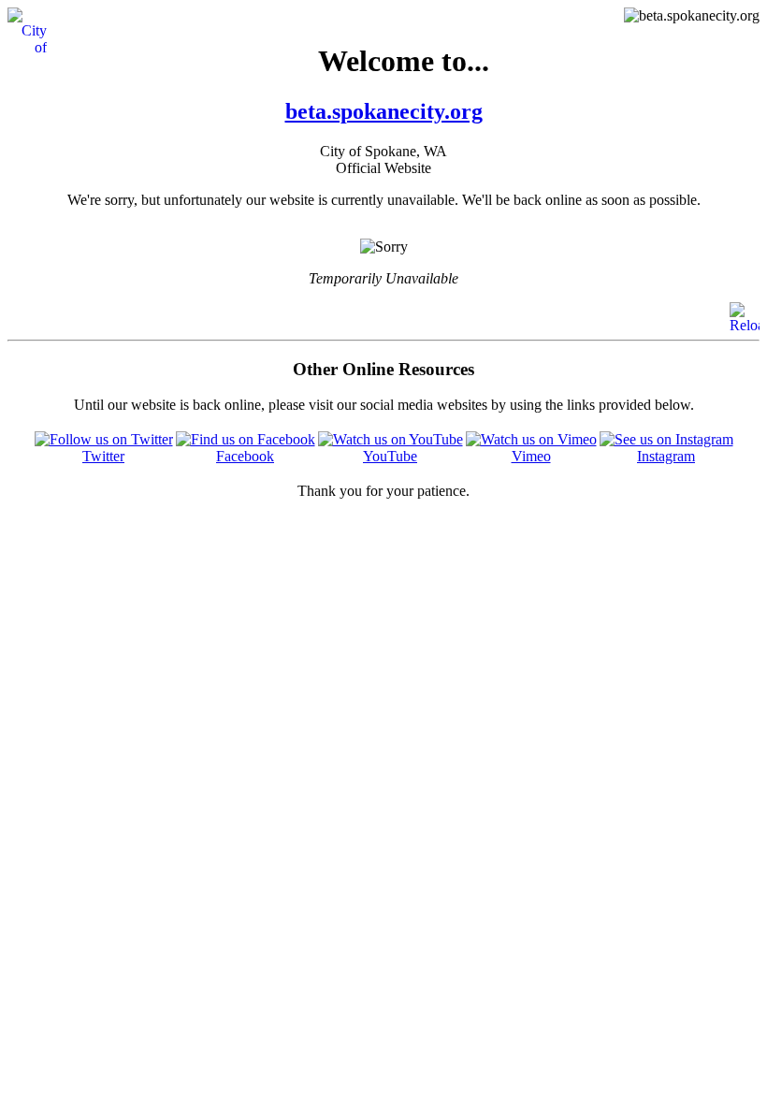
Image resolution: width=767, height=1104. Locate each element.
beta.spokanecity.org (384, 111)
